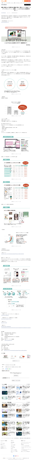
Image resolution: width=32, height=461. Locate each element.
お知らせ (12, 448)
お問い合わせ (16, 375)
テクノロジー (7, 364)
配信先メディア (2, 444)
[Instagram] (16, 455)
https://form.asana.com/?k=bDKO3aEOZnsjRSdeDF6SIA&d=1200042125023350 (15, 350)
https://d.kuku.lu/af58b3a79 (5, 315)
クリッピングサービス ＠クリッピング (26, 442)
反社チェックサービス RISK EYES (25, 451)
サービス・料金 (2, 443)
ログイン (12, 443)
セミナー (12, 452)
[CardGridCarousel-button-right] (30, 357)
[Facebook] (13, 455)
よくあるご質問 (13, 447)
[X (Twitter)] (15, 455)
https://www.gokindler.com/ (5, 22)
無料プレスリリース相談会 (14, 451)
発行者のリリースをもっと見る (16, 380)
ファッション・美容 (12, 364)
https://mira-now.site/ (4, 322)
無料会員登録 (12, 442)
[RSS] (18, 455)
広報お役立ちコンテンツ (4, 448)
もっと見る (28, 384)
